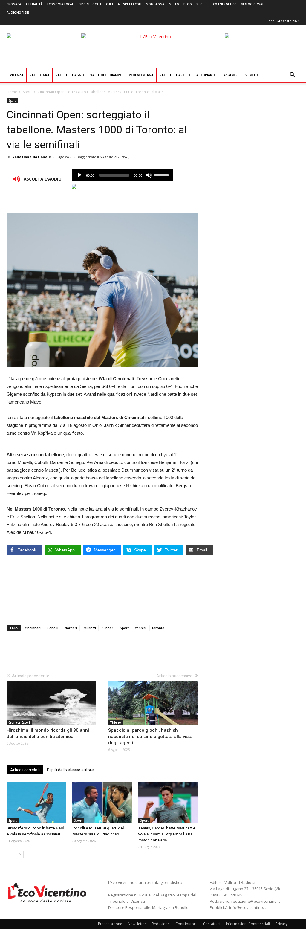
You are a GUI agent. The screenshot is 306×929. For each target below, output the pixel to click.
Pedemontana (141, 75)
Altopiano (205, 75)
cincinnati (33, 628)
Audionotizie (18, 12)
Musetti (90, 628)
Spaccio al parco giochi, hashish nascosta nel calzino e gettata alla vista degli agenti (150, 736)
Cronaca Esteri (19, 722)
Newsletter (137, 923)
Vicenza (16, 75)
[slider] (162, 174)
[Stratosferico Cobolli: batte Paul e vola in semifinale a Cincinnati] (36, 802)
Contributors (186, 923)
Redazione (161, 923)
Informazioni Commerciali (248, 923)
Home (12, 91)
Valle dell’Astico (175, 75)
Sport (27, 91)
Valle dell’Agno (70, 75)
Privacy (281, 923)
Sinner (107, 628)
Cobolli (52, 628)
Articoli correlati (25, 770)
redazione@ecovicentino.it (255, 901)
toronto (158, 628)
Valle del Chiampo (106, 75)
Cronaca (14, 4)
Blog (187, 4)
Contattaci (211, 923)
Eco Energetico (224, 4)
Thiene (115, 722)
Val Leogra (39, 75)
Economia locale (61, 4)
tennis (140, 628)
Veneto (251, 75)
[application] (122, 175)
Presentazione (110, 923)
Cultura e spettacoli (123, 4)
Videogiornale (253, 4)
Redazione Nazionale (31, 157)
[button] (292, 75)
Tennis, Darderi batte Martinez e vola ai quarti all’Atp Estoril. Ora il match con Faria (166, 834)
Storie (201, 4)
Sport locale (90, 4)
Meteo (174, 4)
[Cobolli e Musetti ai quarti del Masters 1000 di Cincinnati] (102, 802)
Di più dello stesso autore (70, 770)
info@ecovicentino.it (247, 907)
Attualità (34, 4)
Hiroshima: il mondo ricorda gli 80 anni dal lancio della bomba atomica (48, 733)
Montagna (155, 4)
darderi (71, 628)
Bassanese (230, 75)
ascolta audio (79, 175)
